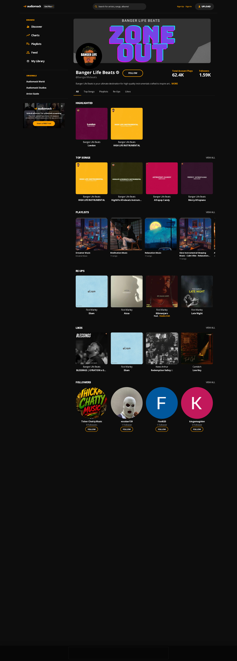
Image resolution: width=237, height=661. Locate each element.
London (91, 145)
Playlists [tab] (103, 91)
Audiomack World (35, 81)
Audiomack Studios (36, 87)
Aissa (126, 313)
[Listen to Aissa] (127, 291)
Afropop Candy (162, 200)
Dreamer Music (83, 252)
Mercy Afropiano (197, 200)
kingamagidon (197, 421)
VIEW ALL (210, 157)
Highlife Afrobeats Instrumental (126, 200)
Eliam (91, 313)
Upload (206, 6)
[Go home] (32, 6)
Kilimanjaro (162, 313)
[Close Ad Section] (61, 106)
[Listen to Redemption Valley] (162, 348)
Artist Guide (32, 93)
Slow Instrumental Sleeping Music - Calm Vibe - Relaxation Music (193, 254)
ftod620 (162, 421)
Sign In (189, 6)
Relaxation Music (153, 252)
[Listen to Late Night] (197, 291)
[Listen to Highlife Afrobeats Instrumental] (127, 178)
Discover (36, 26)
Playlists (36, 44)
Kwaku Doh (165, 316)
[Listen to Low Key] (197, 348)
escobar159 (127, 421)
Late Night (197, 313)
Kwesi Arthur (162, 366)
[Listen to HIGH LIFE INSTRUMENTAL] (127, 124)
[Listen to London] (92, 124)
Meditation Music (118, 252)
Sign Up (180, 6)
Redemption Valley (161, 370)
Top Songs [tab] (89, 91)
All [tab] (77, 91)
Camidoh (197, 366)
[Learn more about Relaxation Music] (161, 234)
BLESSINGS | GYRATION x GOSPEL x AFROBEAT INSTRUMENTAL (91, 370)
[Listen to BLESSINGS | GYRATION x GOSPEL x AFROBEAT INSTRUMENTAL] (92, 348)
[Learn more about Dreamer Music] (92, 234)
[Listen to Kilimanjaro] (162, 291)
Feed (34, 52)
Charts (35, 35)
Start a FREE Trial (44, 123)
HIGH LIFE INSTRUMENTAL (126, 145)
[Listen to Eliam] (92, 291)
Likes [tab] (128, 91)
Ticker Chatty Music (91, 421)
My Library (37, 61)
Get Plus (48, 6)
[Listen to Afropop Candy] (162, 178)
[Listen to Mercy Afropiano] (197, 178)
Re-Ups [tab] (116, 91)
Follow (132, 73)
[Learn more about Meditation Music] (126, 234)
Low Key (197, 370)
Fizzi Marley (91, 309)
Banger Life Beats (91, 142)
